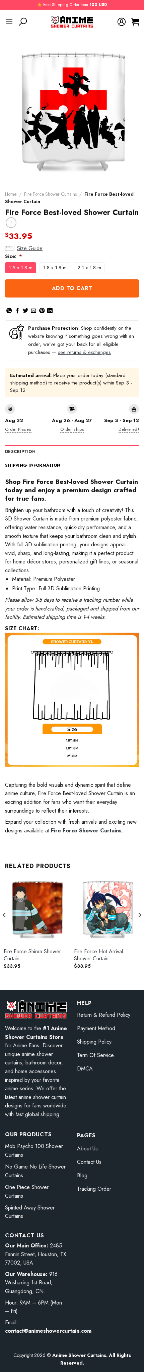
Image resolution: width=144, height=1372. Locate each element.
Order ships (72, 429)
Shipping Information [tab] (32, 465)
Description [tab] (20, 451)
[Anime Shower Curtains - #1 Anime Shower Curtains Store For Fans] (72, 22)
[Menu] (9, 21)
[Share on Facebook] (17, 311)
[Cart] (135, 22)
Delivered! (129, 429)
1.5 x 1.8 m (20, 267)
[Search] (23, 21)
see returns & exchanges (84, 352)
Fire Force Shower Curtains (50, 194)
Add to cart (72, 288)
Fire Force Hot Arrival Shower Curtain (98, 955)
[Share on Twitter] (25, 311)
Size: (13, 256)
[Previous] (4, 928)
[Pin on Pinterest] (42, 311)
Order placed (18, 429)
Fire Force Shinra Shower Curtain (32, 955)
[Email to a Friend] (33, 311)
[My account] (122, 21)
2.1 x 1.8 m (89, 267)
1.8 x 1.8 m (55, 267)
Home (10, 194)
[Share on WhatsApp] (9, 311)
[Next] (139, 928)
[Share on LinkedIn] (50, 311)
